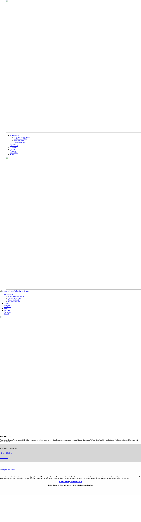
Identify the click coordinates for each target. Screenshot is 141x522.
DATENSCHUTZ (76, 482)
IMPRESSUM (64, 482)
